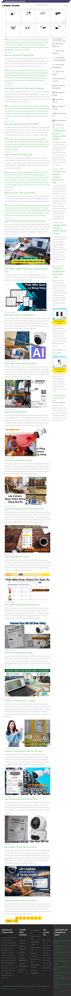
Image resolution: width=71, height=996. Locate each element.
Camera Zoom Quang (58, 94)
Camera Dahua (22, 953)
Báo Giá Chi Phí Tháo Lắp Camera (20, 193)
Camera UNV (22, 971)
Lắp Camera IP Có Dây (58, 108)
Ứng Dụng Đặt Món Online (17, 557)
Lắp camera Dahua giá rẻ (58, 66)
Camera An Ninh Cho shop (62, 980)
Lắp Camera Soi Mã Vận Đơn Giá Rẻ (21, 847)
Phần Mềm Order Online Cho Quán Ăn (22, 605)
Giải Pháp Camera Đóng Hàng (18, 460)
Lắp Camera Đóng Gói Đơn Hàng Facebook (24, 88)
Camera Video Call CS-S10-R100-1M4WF (58, 352)
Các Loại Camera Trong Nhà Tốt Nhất (22, 124)
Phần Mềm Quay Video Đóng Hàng (21, 363)
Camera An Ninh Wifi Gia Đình (62, 948)
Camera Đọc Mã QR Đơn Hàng (18, 653)
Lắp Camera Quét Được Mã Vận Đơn (21, 799)
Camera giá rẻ (35, 931)
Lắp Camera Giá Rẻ (58, 73)
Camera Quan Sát (7, 989)
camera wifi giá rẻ (35, 960)
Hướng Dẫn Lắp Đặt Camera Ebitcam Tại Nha (59, 177)
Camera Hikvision (22, 948)
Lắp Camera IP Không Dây (58, 87)
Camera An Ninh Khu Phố (62, 953)
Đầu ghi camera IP (59, 121)
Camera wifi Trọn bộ (35, 966)
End (15, 921)
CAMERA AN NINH (11, 6)
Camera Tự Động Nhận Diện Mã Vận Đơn (23, 751)
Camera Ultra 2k (34, 954)
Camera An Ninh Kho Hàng (62, 962)
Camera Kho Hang (35, 943)
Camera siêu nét (35, 949)
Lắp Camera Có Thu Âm (58, 80)
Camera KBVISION (22, 959)
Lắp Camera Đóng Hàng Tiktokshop (21, 900)
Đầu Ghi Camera (60, 958)
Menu (66, 5)
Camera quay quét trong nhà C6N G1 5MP (58, 398)
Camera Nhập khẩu (35, 972)
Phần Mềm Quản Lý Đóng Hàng (19, 315)
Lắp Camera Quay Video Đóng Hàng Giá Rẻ (24, 509)
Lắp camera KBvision (58, 52)
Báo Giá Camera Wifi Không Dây (19, 55)
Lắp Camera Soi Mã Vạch (16, 412)
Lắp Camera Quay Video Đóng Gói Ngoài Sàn (25, 221)
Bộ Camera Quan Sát (57, 45)
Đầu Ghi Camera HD (59, 114)
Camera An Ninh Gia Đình (62, 968)
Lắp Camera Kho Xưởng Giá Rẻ (18, 154)
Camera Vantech (22, 942)
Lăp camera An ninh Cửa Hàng (62, 974)
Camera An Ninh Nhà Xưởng (62, 942)
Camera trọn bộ (35, 937)
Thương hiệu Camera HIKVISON (59, 59)
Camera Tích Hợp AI (57, 101)
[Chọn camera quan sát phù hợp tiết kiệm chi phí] (64, 22)
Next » (8, 921)
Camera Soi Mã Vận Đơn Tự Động (20, 701)
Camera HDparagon (23, 965)
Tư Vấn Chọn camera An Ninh (62, 985)
